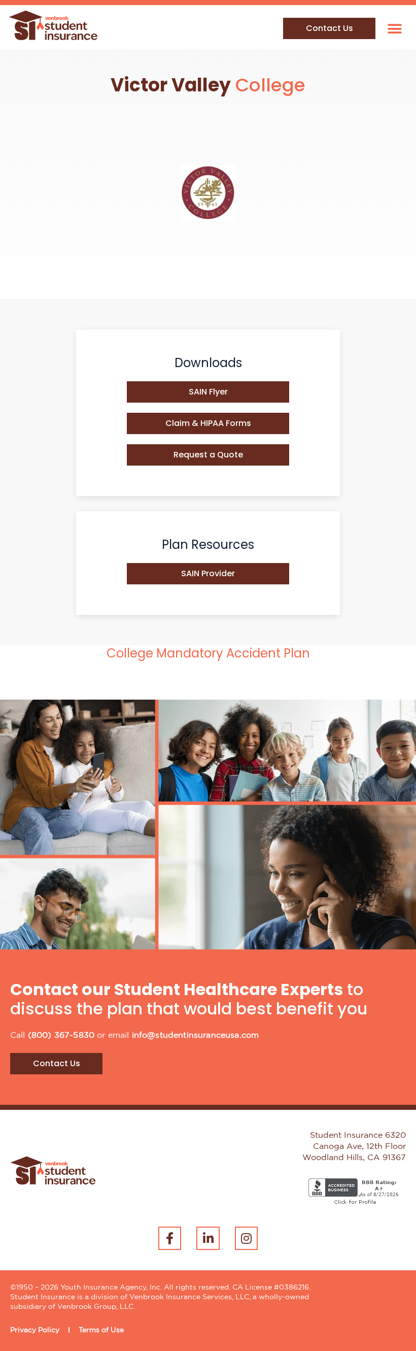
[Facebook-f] (170, 1238)
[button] (394, 28)
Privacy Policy (34, 1330)
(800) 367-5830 (61, 1035)
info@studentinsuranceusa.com (195, 1035)
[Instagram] (246, 1238)
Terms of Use (101, 1330)
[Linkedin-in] (208, 1238)
